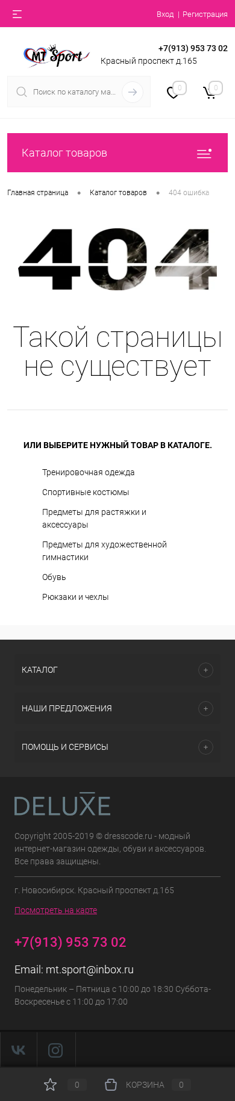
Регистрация (205, 14)
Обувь (54, 577)
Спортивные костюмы (86, 492)
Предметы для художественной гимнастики (104, 551)
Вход (165, 14)
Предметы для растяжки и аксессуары (94, 518)
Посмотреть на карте (55, 910)
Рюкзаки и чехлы (75, 597)
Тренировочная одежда (88, 472)
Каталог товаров (64, 152)
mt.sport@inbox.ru (90, 969)
